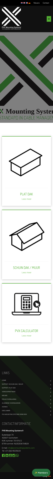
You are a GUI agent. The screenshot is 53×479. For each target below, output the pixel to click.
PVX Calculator (26, 331)
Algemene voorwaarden (11, 403)
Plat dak (26, 194)
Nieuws (37, 3)
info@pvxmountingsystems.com (21, 448)
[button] (41, 472)
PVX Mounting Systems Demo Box (14, 414)
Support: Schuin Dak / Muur (12, 384)
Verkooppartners (8, 392)
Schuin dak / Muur (26, 267)
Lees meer (26, 199)
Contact (46, 3)
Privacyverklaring (9, 399)
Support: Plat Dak (9, 388)
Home (4, 380)
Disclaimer (6, 410)
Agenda (5, 407)
